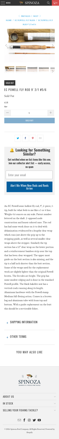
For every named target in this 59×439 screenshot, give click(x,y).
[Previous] (6, 45)
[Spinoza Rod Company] (29, 3)
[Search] (48, 3)
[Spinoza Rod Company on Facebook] (24, 420)
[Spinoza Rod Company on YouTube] (39, 420)
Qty (5, 106)
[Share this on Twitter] (18, 138)
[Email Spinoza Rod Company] (19, 420)
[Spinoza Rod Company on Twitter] (34, 420)
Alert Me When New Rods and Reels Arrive (29, 186)
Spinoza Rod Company (19, 429)
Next (36, 16)
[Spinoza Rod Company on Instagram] (29, 420)
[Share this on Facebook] (25, 138)
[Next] (52, 45)
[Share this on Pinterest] (33, 138)
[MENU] (1, 3)
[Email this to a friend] (40, 138)
